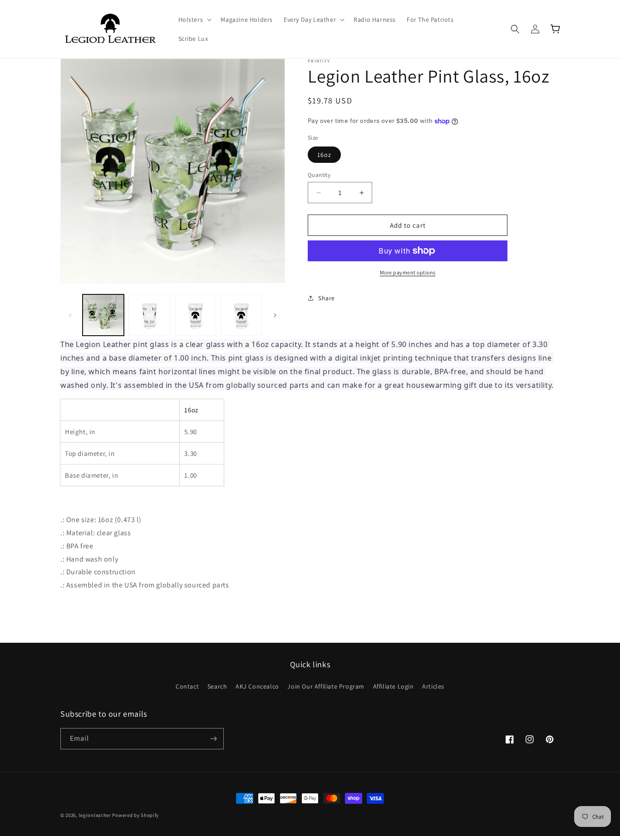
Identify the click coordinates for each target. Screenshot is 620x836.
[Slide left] (70, 315)
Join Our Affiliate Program (325, 686)
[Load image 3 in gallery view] (195, 315)
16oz (324, 155)
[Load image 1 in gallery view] (103, 315)
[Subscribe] (213, 738)
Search (217, 686)
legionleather (95, 815)
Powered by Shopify (135, 815)
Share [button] (326, 298)
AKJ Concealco (257, 686)
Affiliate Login (393, 686)
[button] (194, 19)
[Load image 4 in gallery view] (241, 315)
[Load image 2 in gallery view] (149, 315)
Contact (187, 686)
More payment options (408, 272)
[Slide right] (275, 315)
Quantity (319, 175)
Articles (433, 686)
